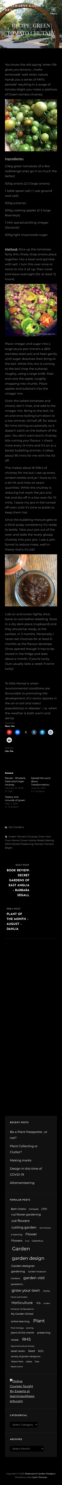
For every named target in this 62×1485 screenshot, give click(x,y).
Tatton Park (17, 1361)
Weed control (17, 1367)
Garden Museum (37, 1271)
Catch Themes (39, 1477)
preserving (27, 844)
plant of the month (22, 1332)
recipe (15, 1339)
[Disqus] (31, 980)
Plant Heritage (17, 1328)
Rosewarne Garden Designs (40, 1473)
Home (46, 1291)
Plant (39, 1320)
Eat (11, 827)
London (46, 1303)
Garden (21, 1249)
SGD (40, 1351)
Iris (38, 1303)
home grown (20, 840)
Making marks (20, 1160)
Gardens (18, 827)
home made (36, 840)
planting (30, 1328)
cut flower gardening (26, 1214)
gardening (18, 1271)
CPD (44, 1209)
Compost (34, 1209)
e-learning (16, 1234)
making (49, 840)
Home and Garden (19, 1297)
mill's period (12, 844)
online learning (20, 1321)
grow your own (26, 1290)
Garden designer (23, 1266)
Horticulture (22, 1303)
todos (29, 1361)
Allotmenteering (22, 1183)
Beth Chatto (18, 1209)
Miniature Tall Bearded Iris (22, 1309)
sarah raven (18, 1351)
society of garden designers (25, 1356)
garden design (28, 1258)
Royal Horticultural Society (22, 1346)
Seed (31, 1351)
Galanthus (37, 1241)
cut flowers (20, 1221)
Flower (31, 1234)
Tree (37, 1361)
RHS (26, 1339)
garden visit (34, 1278)
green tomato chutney (23, 836)
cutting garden (24, 1227)
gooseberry (17, 1284)
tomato (39, 844)
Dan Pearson (45, 1228)
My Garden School (22, 1313)
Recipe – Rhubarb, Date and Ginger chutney (15, 781)
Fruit (27, 1241)
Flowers (16, 1240)
